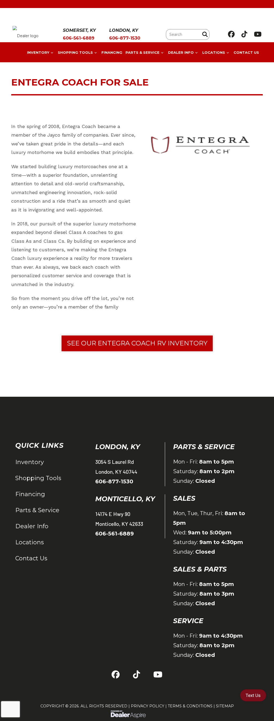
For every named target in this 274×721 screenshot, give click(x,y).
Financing (30, 494)
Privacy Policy (147, 706)
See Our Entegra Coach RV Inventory (137, 343)
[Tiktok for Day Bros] (244, 34)
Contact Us (31, 558)
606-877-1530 (114, 481)
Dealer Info (31, 526)
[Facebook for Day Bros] (231, 34)
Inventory (29, 462)
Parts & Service (37, 510)
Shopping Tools (38, 478)
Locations (29, 542)
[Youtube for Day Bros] (257, 34)
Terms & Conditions (190, 706)
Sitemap (225, 706)
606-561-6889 (114, 533)
